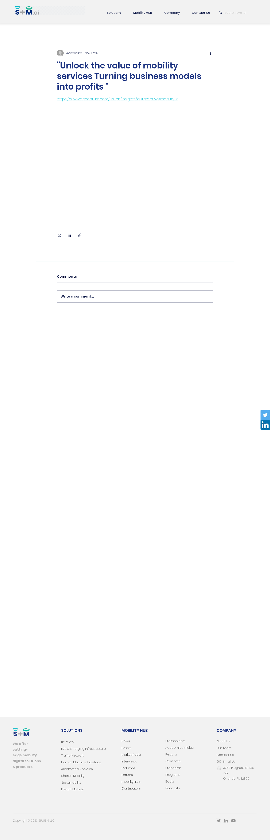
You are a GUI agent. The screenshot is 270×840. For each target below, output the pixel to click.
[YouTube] (233, 820)
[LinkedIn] (265, 425)
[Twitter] (265, 415)
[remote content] (135, 160)
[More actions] (210, 53)
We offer (20, 743)
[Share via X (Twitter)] (59, 235)
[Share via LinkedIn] (69, 235)
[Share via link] (80, 235)
